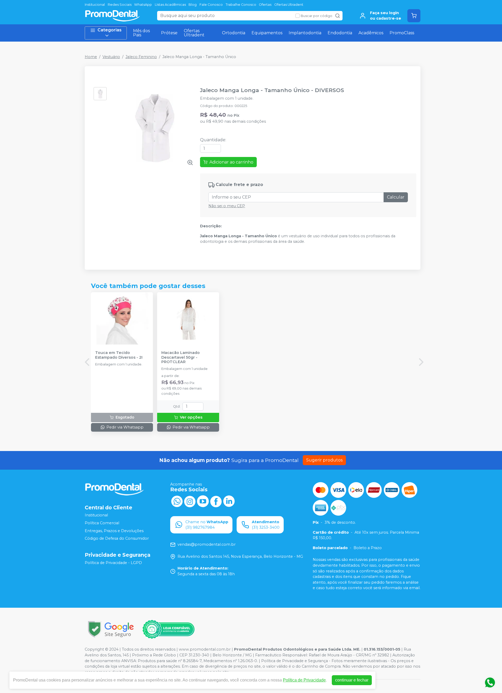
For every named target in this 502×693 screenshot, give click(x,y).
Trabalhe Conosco (241, 5)
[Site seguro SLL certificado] (111, 629)
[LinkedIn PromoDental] (229, 501)
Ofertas (265, 5)
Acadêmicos (370, 32)
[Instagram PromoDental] (189, 501)
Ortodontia (233, 32)
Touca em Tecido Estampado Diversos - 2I (118, 355)
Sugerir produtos (324, 460)
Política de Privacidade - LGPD (113, 562)
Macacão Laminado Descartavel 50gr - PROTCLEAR (180, 357)
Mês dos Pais (141, 32)
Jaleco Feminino (141, 56)
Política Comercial (102, 523)
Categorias (110, 29)
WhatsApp (143, 5)
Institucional (95, 5)
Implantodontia (305, 32)
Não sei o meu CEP (226, 206)
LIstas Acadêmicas (170, 5)
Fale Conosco (211, 5)
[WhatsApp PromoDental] (176, 501)
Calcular (395, 197)
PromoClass (402, 32)
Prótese (169, 32)
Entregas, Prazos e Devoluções (114, 530)
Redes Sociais (120, 5)
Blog (193, 5)
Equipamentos (267, 32)
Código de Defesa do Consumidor (117, 538)
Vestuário (111, 56)
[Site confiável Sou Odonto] (168, 629)
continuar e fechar (351, 680)
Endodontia (340, 32)
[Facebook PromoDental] (216, 501)
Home (91, 56)
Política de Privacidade (304, 680)
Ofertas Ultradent (288, 5)
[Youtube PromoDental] (202, 501)
